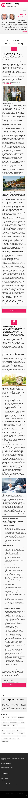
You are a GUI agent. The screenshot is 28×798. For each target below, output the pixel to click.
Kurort (3, 730)
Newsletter (22, 733)
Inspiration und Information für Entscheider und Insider (13, 5)
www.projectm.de (5, 761)
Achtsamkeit (14, 717)
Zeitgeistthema (5, 741)
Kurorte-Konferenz (17, 730)
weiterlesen (24, 31)
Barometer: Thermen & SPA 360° (9, 785)
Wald (19, 738)
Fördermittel (22, 722)
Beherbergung (21, 717)
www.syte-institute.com (6, 763)
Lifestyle (3, 733)
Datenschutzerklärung (22, 795)
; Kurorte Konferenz (5, 717)
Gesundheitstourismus (6, 725)
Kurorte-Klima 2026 (6, 770)
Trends (14, 738)
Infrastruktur (15, 725)
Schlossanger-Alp (6, 83)
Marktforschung (15, 733)
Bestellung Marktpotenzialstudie (9, 783)
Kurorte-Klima (9, 730)
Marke (9, 733)
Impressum (13, 795)
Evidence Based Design (13, 722)
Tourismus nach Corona (6, 738)
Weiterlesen (13, 310)
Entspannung (4, 722)
